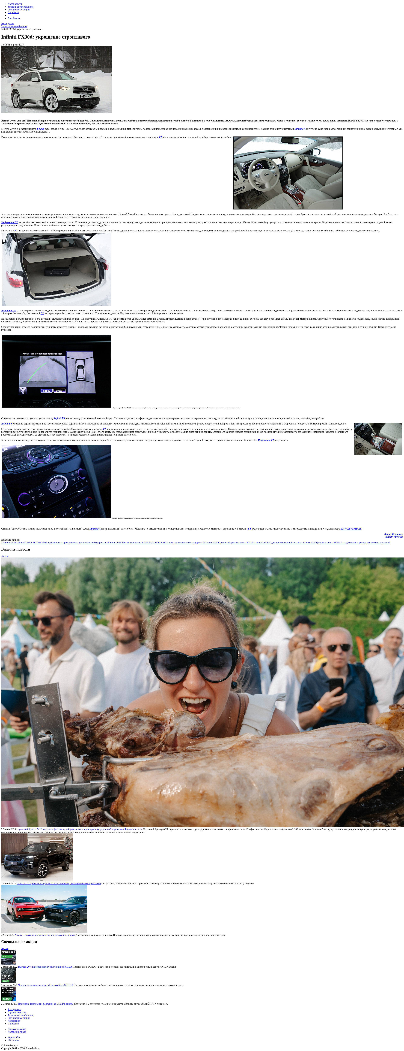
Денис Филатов (393, 534)
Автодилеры (14, 1009)
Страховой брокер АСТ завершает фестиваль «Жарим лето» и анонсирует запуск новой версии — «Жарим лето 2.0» (79, 829)
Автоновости (15, 4)
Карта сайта (14, 1037)
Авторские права (17, 1031)
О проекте (13, 12)
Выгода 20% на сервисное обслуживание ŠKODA (45, 966)
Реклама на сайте (17, 1029)
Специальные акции (19, 9)
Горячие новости (17, 1012)
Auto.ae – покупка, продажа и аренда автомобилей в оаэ (45, 935)
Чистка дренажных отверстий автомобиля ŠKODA (45, 985)
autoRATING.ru (394, 537)
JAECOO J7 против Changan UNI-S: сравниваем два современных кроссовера (59, 883)
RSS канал (13, 1040)
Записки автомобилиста (20, 6)
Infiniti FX (6, 423)
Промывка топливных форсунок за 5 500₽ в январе (45, 1004)
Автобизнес (14, 18)
